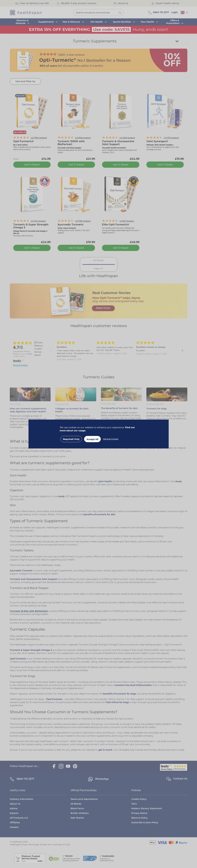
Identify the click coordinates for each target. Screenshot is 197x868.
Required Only (71, 439)
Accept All (92, 439)
